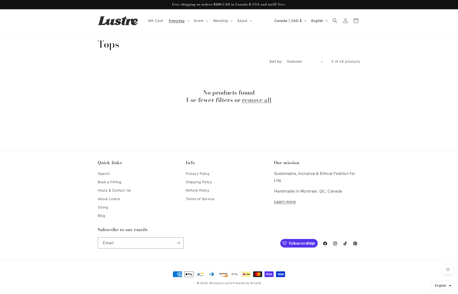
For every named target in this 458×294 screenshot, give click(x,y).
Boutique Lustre (220, 283)
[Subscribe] (178, 242)
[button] (178, 21)
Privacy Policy (198, 174)
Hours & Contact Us (114, 190)
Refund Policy (197, 190)
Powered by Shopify (247, 283)
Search (104, 174)
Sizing (103, 207)
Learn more (285, 201)
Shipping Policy (199, 182)
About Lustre (109, 199)
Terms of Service (200, 199)
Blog (101, 215)
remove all (257, 100)
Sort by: (275, 61)
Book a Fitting (109, 182)
